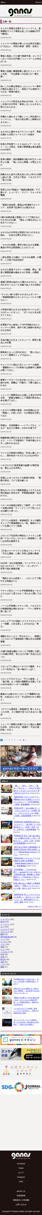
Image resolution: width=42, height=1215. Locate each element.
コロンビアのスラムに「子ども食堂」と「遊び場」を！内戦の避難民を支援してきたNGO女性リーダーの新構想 (20, 682)
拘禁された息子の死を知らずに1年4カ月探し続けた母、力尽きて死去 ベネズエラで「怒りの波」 (20, 177)
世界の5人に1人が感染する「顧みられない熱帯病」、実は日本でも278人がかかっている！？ (26, 991)
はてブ (21, 1173)
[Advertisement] (21, 1125)
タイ (2, 927)
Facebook (21, 1164)
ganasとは (21, 1191)
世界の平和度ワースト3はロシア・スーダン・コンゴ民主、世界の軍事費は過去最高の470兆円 (20, 147)
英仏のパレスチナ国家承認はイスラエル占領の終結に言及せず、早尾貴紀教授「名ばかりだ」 (20, 493)
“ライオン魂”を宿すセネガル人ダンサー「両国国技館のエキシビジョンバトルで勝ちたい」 (20, 297)
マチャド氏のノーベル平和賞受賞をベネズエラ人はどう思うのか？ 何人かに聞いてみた (20, 593)
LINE (21, 1182)
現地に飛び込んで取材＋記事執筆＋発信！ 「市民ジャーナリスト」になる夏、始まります (27, 885)
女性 (2, 954)
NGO (2, 922)
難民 (2, 934)
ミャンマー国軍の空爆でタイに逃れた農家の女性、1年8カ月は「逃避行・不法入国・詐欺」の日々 (20, 727)
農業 (2, 967)
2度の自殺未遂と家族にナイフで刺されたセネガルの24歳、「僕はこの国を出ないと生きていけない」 (20, 220)
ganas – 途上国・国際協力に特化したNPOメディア (21, 11)
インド (3, 939)
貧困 (2, 947)
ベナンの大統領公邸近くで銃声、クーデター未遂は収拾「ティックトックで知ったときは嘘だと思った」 (20, 508)
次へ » (25, 740)
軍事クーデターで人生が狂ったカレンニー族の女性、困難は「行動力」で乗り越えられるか (20, 383)
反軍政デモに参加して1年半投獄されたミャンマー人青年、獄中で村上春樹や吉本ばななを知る (20, 327)
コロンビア (4, 932)
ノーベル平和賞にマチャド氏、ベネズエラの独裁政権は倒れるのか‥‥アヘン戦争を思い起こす (20, 608)
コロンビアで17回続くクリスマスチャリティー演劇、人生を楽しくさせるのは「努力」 (20, 624)
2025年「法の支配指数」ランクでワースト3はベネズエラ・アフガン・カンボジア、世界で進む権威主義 (21, 566)
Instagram (21, 1177)
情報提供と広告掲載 (21, 1200)
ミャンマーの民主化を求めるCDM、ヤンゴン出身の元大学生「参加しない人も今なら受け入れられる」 (21, 104)
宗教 (2, 962)
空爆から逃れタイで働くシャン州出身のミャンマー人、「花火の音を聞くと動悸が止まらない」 (20, 119)
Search (38, 2)
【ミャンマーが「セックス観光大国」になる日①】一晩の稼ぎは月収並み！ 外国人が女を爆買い (26, 1022)
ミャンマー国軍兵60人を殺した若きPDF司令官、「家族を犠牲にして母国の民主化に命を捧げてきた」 (20, 398)
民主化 (3, 959)
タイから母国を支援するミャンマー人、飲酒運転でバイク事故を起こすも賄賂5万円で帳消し (20, 31)
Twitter (21, 1168)
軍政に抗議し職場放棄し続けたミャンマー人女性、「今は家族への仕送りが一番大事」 (20, 74)
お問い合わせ (21, 1204)
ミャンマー (4, 919)
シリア (3, 964)
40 (20, 740)
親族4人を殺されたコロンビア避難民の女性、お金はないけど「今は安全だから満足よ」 (20, 697)
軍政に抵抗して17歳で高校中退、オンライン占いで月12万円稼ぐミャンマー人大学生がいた (20, 59)
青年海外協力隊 (6, 937)
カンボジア (4, 929)
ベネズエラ (4, 952)
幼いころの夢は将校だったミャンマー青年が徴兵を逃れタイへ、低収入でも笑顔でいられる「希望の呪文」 (20, 89)
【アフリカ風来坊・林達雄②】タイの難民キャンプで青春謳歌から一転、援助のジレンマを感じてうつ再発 (20, 523)
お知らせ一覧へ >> (34, 906)
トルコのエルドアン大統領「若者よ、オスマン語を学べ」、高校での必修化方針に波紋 (26, 1011)
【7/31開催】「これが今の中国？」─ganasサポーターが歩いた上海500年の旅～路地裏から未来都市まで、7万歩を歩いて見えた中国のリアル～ (27, 875)
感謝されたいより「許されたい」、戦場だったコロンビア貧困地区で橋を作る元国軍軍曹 (20, 639)
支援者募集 (21, 1196)
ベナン (3, 944)
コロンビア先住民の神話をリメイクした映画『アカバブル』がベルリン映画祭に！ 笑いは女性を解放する (20, 538)
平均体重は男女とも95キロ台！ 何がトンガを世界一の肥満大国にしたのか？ (26, 981)
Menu (3, 2)
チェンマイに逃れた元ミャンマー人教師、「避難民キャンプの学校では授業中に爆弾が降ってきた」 (20, 367)
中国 (2, 957)
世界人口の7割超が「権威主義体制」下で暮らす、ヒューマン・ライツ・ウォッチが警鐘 (20, 192)
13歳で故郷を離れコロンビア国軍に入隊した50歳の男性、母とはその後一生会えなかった (20, 654)
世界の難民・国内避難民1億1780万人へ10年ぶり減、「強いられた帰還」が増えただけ (20, 162)
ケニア (3, 949)
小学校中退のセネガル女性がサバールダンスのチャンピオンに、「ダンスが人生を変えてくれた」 (20, 312)
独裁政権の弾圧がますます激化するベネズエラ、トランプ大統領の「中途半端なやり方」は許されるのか (20, 440)
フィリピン (4, 924)
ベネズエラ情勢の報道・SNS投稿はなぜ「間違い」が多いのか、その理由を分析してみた (20, 413)
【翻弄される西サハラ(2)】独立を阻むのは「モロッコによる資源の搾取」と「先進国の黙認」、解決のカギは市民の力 (26, 1001)
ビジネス (4, 942)
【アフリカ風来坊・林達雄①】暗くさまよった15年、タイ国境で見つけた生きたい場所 (20, 712)
